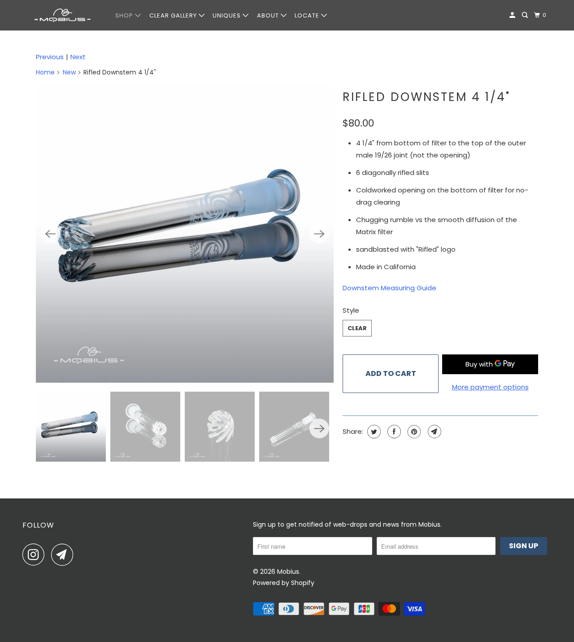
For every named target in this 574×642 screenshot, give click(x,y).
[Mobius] (62, 15)
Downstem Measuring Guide (389, 288)
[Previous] (50, 234)
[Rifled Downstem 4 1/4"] (185, 234)
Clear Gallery (174, 15)
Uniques (228, 15)
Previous (50, 56)
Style (351, 310)
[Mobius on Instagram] (35, 554)
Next (78, 56)
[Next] (319, 234)
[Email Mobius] (64, 554)
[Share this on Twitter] (373, 431)
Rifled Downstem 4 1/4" (426, 97)
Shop (125, 15)
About (269, 15)
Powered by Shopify (283, 582)
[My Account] (513, 15)
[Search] (525, 15)
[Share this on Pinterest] (413, 431)
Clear (357, 328)
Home (45, 72)
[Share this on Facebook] (393, 431)
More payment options (490, 387)
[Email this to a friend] (433, 431)
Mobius (288, 571)
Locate (308, 15)
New (69, 72)
